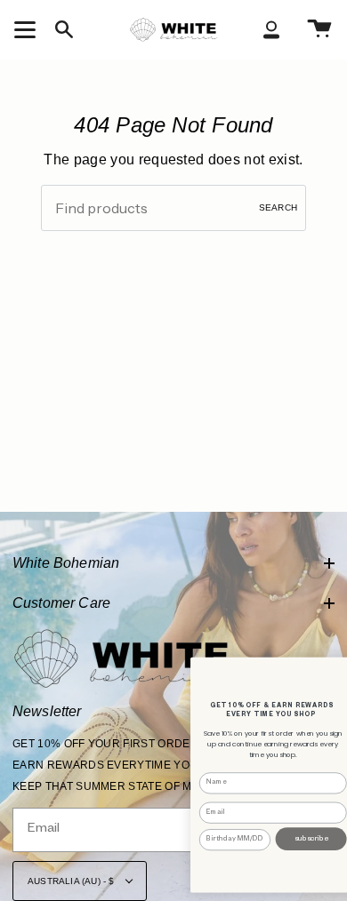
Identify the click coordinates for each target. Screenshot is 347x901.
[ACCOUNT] (271, 29)
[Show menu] (27, 29)
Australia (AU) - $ (72, 881)
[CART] (319, 29)
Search (278, 207)
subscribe (311, 838)
